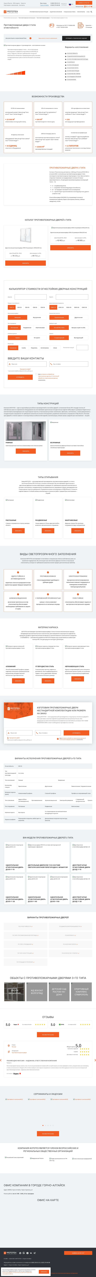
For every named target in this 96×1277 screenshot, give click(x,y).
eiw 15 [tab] (12, 307)
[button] (71, 4)
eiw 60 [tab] (35, 307)
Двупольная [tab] (78, 317)
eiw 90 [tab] (43, 307)
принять (44, 1272)
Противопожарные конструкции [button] (39, 11)
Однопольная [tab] (59, 317)
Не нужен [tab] (37, 338)
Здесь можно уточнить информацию (48, 38)
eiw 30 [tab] (19, 307)
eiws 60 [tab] (76, 307)
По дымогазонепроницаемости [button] (76, 56)
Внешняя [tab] (18, 317)
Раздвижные (41, 520)
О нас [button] (88, 11)
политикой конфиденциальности (68, 739)
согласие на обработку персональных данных (73, 738)
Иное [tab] (55, 348)
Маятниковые (71, 520)
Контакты (22, 5)
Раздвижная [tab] (27, 327)
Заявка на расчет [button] (78, 1253)
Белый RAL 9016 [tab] (59, 327)
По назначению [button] (71, 79)
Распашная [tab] (14, 327)
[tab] (42, 1125)
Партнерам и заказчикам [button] (11, 5)
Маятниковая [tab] (40, 327)
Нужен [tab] (17, 338)
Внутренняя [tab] (37, 317)
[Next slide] (95, 1060)
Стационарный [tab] (59, 338)
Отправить (20, 377)
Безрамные (55, 443)
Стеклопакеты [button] (81, 11)
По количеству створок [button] (73, 73)
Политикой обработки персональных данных (13, 1272)
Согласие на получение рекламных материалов (64, 1273)
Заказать (25, 263)
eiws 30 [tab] (61, 307)
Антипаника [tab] (45, 348)
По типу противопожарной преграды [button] (77, 59)
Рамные (9, 443)
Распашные (11, 520)
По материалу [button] (71, 62)
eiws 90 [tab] (84, 307)
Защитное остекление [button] (56, 11)
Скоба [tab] (24, 348)
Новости (23, 3)
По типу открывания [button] (73, 65)
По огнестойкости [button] (72, 53)
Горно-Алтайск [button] (44, 5)
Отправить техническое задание (76, 38)
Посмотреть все (48, 1035)
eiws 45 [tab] (68, 307)
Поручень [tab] (34, 348)
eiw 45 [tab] (27, 307)
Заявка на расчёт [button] (83, 3)
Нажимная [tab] (13, 348)
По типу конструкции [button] (73, 70)
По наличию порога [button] (72, 68)
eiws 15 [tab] (53, 307)
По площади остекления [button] (74, 76)
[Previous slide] (0, 1060)
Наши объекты (8, 3)
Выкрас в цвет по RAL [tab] (79, 327)
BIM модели (16, 3)
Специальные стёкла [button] (69, 11)
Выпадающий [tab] (78, 338)
